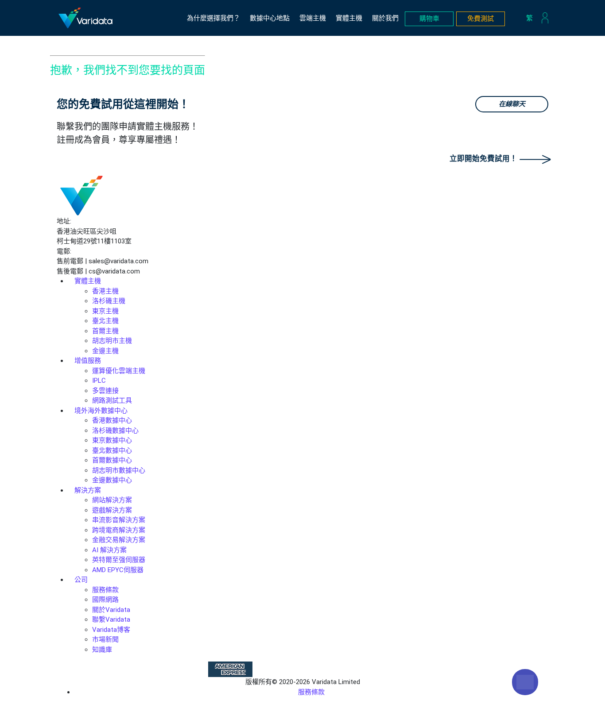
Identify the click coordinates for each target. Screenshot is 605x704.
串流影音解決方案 (118, 520)
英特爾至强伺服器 (118, 560)
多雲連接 (105, 391)
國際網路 (105, 600)
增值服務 (87, 361)
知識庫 (102, 650)
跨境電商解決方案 (118, 530)
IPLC (99, 381)
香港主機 (105, 291)
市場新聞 (105, 639)
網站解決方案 (112, 500)
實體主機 (349, 18)
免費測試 (480, 19)
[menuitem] (532, 18)
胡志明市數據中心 (118, 470)
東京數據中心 (112, 440)
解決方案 (87, 490)
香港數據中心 (112, 420)
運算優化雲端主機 (118, 371)
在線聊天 (512, 104)
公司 (81, 580)
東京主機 (105, 311)
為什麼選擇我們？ (213, 18)
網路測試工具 (112, 400)
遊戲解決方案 (112, 510)
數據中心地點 (270, 18)
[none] (532, 18)
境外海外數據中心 (101, 411)
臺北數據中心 (112, 450)
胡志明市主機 (112, 341)
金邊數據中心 (112, 480)
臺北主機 (105, 321)
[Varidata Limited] (85, 18)
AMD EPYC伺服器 (117, 570)
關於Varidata (111, 610)
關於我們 (385, 18)
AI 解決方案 (109, 550)
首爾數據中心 (112, 460)
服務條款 (105, 590)
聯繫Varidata (111, 619)
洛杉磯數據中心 (115, 431)
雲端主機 (312, 18)
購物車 (429, 19)
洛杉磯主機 (108, 301)
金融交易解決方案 (118, 540)
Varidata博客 (111, 630)
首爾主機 (105, 331)
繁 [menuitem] (529, 18)
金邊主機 (105, 351)
